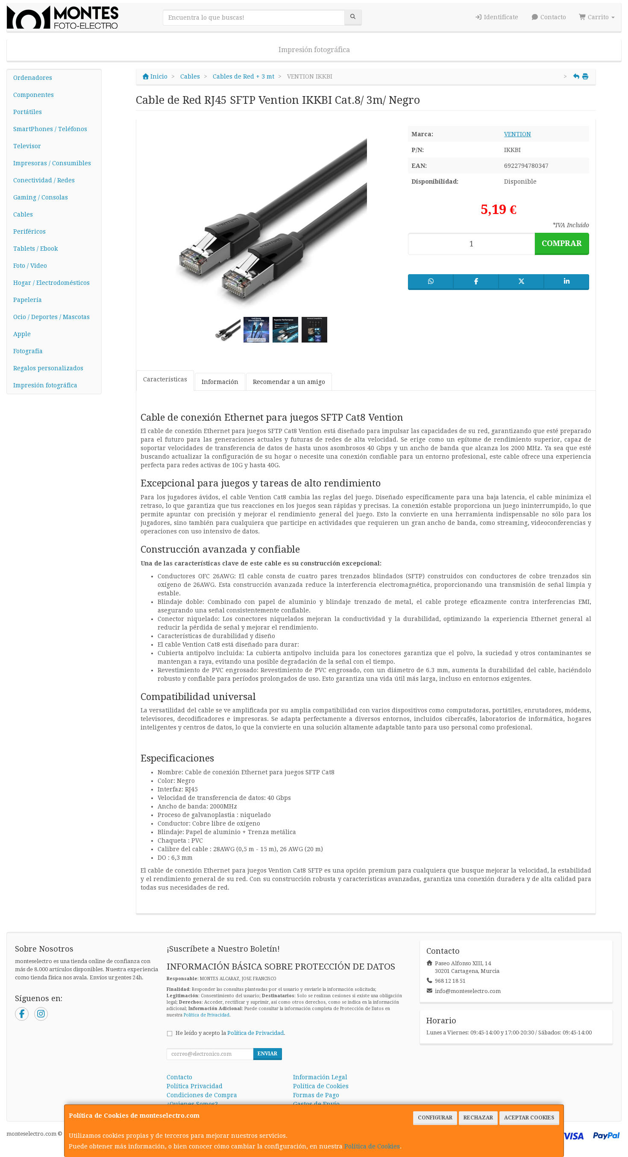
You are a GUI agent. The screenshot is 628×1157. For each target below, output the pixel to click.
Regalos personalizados (48, 368)
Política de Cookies (372, 1146)
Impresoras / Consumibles (52, 163)
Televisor (27, 146)
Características (165, 379)
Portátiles (27, 111)
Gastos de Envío (316, 1104)
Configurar (435, 1118)
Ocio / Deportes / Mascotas (51, 316)
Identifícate (500, 17)
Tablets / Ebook (35, 248)
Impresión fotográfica (314, 50)
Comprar (562, 243)
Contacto (552, 17)
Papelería (27, 299)
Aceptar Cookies (529, 1118)
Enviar (267, 1054)
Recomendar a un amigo (289, 381)
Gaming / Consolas (40, 197)
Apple (22, 334)
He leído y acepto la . (230, 1033)
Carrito (598, 17)
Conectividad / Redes (44, 180)
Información (220, 381)
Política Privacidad (195, 1086)
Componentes (33, 94)
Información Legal (320, 1077)
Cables (23, 214)
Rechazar (478, 1118)
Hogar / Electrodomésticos (51, 282)
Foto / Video (30, 265)
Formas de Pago (316, 1095)
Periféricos (29, 231)
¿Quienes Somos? (192, 1104)
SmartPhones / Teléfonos (50, 129)
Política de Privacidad (206, 1015)
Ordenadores (32, 77)
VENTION (517, 134)
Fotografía (28, 351)
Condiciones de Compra (202, 1095)
